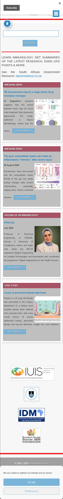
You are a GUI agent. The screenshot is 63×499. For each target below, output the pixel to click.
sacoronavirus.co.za (29, 76)
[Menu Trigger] (56, 14)
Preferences (31, 491)
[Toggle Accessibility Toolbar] (7, 23)
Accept (31, 482)
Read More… (24, 131)
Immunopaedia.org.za (38, 463)
